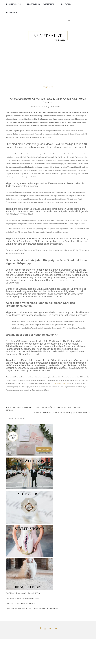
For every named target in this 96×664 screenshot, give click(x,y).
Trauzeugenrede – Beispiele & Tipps (28, 593)
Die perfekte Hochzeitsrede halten (28, 598)
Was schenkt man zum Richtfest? (24, 603)
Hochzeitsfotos (13, 4)
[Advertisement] (48, 66)
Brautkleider (33, 4)
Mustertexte (48, 4)
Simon (60, 107)
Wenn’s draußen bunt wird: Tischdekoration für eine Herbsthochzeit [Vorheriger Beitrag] (44, 408)
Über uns (10, 12)
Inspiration (66, 4)
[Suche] (88, 20)
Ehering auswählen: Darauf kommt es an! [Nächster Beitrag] (62, 413)
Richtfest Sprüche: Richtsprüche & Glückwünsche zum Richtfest (36, 608)
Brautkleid (48, 87)
